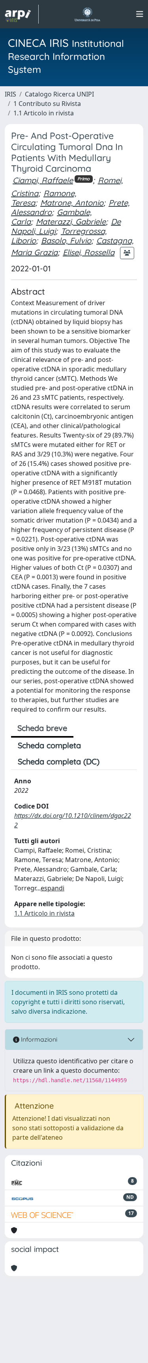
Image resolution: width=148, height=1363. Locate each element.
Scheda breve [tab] (42, 728)
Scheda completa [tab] (49, 745)
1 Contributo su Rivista (47, 103)
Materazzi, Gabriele (71, 221)
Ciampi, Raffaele (43, 180)
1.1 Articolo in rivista (43, 113)
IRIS (10, 94)
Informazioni (38, 1039)
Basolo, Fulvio (66, 240)
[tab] (113, 761)
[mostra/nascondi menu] (139, 14)
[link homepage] (22, 14)
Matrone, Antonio (71, 203)
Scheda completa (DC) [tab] (58, 761)
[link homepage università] (87, 14)
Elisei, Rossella (88, 252)
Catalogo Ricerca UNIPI (59, 94)
